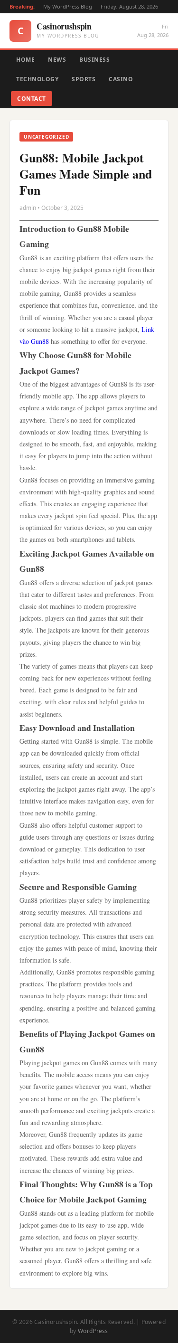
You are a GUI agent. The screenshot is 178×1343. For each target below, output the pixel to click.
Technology (37, 79)
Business (94, 60)
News (57, 60)
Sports (83, 79)
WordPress (93, 1331)
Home (25, 60)
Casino (121, 79)
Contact (31, 99)
